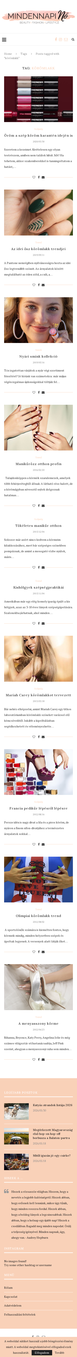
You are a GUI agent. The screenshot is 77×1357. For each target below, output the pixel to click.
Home (8, 54)
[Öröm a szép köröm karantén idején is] (38, 99)
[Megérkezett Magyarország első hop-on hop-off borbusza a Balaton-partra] (16, 1136)
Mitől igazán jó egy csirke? (51, 1155)
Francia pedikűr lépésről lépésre (38, 808)
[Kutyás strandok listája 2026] (16, 1111)
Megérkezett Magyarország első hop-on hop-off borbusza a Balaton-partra (53, 1134)
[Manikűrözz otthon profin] (38, 427)
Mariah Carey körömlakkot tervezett (38, 695)
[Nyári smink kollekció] (38, 320)
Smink (38, 350)
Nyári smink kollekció (38, 356)
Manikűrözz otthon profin (39, 464)
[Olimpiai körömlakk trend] (38, 879)
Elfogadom (42, 1353)
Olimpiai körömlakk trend (38, 916)
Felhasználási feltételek (20, 1314)
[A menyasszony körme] (38, 987)
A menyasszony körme (38, 1023)
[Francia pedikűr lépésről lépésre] (38, 772)
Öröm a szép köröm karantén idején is (38, 135)
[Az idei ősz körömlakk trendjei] (38, 212)
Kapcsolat (10, 1297)
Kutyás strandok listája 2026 (52, 1105)
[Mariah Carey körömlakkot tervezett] (38, 658)
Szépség (38, 129)
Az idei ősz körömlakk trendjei (38, 249)
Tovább (59, 1352)
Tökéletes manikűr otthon (38, 526)
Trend (38, 242)
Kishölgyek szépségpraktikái (38, 587)
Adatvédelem (12, 1305)
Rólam (8, 1288)
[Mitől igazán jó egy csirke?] (16, 1162)
